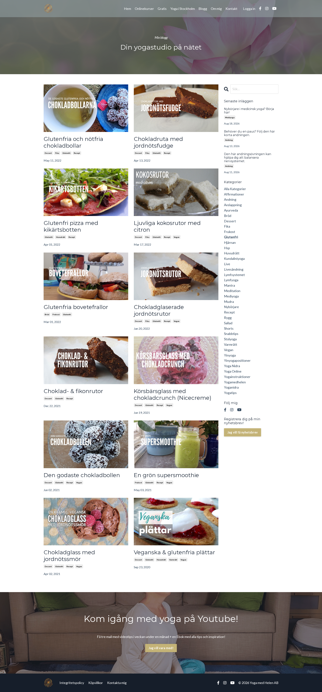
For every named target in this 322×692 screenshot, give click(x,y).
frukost (56, 314)
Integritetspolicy (71, 683)
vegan (176, 237)
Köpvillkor (95, 683)
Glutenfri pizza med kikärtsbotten (71, 226)
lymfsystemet (234, 275)
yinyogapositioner (237, 360)
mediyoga (229, 117)
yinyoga (230, 355)
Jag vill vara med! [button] (161, 648)
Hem (127, 9)
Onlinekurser (144, 9)
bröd (47, 314)
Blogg (202, 9)
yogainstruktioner (237, 377)
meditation (232, 291)
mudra (229, 302)
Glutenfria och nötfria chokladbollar (73, 142)
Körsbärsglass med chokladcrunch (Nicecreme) (172, 394)
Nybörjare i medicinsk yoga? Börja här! (249, 110)
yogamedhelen (235, 382)
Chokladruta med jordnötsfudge (158, 142)
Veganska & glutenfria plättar (174, 552)
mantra (229, 285)
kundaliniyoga (234, 258)
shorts (228, 328)
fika (57, 153)
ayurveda (231, 210)
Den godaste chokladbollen (82, 475)
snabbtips (231, 334)
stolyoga (230, 339)
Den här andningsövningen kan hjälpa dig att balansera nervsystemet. (247, 157)
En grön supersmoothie (166, 475)
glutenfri (66, 153)
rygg (228, 318)
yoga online (233, 371)
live (227, 264)
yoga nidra (232, 366)
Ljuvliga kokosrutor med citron (167, 226)
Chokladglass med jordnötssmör (69, 555)
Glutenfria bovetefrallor (76, 307)
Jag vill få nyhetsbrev (242, 432)
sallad (228, 323)
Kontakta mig (117, 683)
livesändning (233, 269)
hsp (227, 248)
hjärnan (230, 242)
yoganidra (231, 387)
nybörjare (231, 307)
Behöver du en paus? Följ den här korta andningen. (249, 133)
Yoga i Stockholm (182, 9)
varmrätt (173, 560)
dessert (48, 153)
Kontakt (231, 9)
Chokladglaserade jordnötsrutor (159, 310)
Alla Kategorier (235, 189)
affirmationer (234, 194)
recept (77, 153)
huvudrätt (60, 237)
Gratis (162, 9)
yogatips (230, 393)
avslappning (233, 205)
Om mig (216, 9)
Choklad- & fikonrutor (73, 391)
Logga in (249, 9)
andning (229, 140)
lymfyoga (231, 280)
